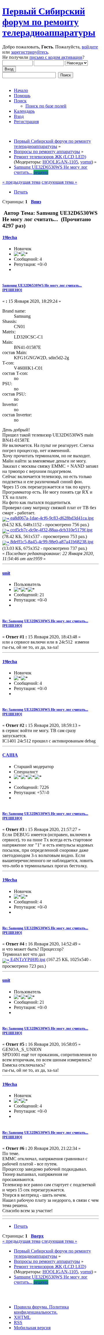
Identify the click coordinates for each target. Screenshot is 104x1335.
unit (6, 573)
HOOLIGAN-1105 (60, 161)
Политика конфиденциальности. (41, 1309)
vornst (86, 161)
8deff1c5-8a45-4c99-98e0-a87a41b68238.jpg (51, 541)
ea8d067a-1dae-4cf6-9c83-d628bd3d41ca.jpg (51, 518)
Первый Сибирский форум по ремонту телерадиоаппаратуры (48, 22)
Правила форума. (31, 1306)
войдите (90, 46)
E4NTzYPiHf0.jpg (27, 959)
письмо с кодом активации (55, 57)
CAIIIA (10, 755)
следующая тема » (59, 182)
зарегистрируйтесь (29, 52)
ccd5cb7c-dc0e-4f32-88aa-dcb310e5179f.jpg (50, 529)
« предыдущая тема (21, 182)
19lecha (9, 237)
